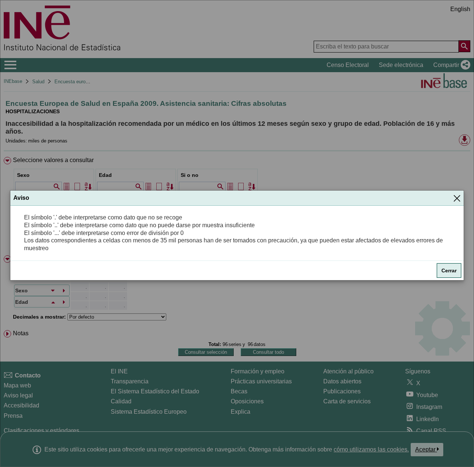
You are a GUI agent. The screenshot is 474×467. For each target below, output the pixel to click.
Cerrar (449, 270)
